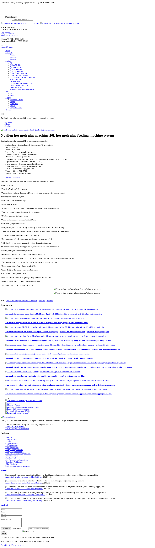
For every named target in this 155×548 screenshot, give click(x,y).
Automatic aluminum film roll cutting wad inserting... (24, 500)
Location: (8, 122)
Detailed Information (12, 177)
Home (7, 51)
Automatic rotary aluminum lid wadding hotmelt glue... (25, 495)
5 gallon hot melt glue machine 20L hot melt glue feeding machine (29, 301)
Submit (4, 533)
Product (8, 126)
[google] (8, 403)
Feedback (4, 505)
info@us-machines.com (9, 35)
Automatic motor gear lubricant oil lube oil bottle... (23, 483)
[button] (28, 531)
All (11, 63)
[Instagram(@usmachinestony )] (17, 413)
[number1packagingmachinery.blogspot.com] (21, 407)
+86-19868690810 (7, 33)
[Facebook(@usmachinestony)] (17, 409)
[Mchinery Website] (12, 405)
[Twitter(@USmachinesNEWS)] (17, 411)
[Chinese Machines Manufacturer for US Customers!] (77, 23)
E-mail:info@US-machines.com (12, 545)
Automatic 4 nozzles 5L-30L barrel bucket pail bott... (24, 489)
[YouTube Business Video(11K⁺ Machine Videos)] (23, 401)
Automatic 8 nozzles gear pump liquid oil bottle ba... (24, 477)
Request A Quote (7, 47)
